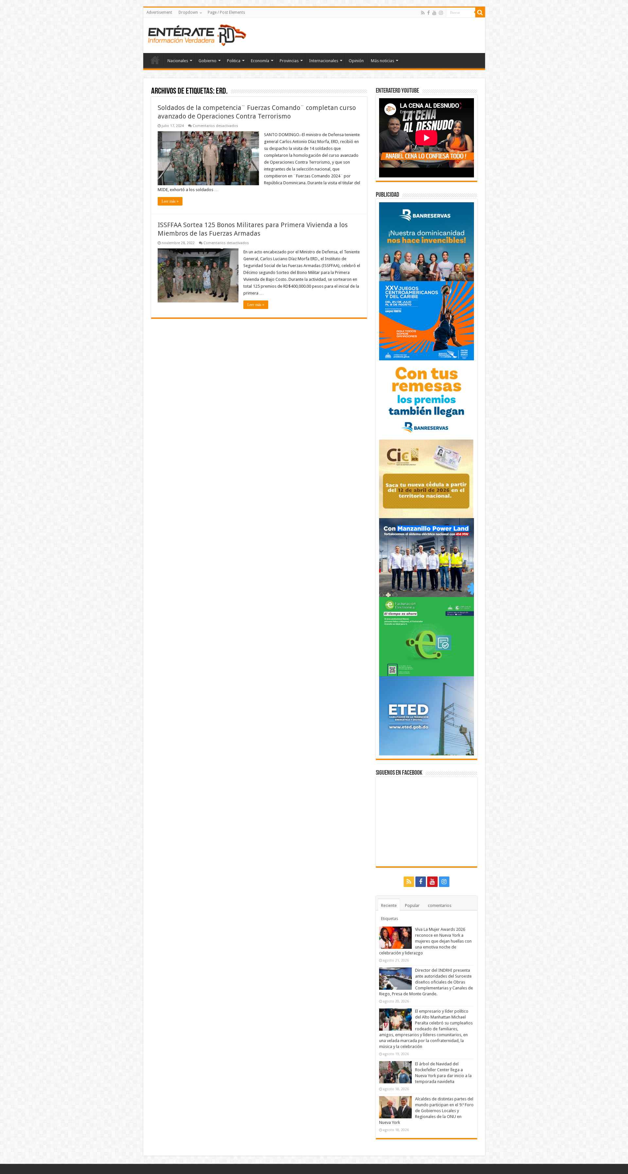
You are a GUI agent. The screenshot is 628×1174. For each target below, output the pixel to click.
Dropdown (188, 12)
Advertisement (159, 12)
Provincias (289, 60)
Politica (233, 60)
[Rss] (422, 13)
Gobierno (208, 60)
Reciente (389, 905)
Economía (260, 60)
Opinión (356, 60)
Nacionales (177, 60)
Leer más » (170, 201)
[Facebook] (428, 13)
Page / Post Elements (226, 12)
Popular (412, 905)
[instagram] (441, 13)
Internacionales (323, 60)
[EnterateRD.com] (197, 34)
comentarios (439, 905)
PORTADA (155, 60)
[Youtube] (434, 13)
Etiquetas (389, 918)
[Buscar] (480, 12)
